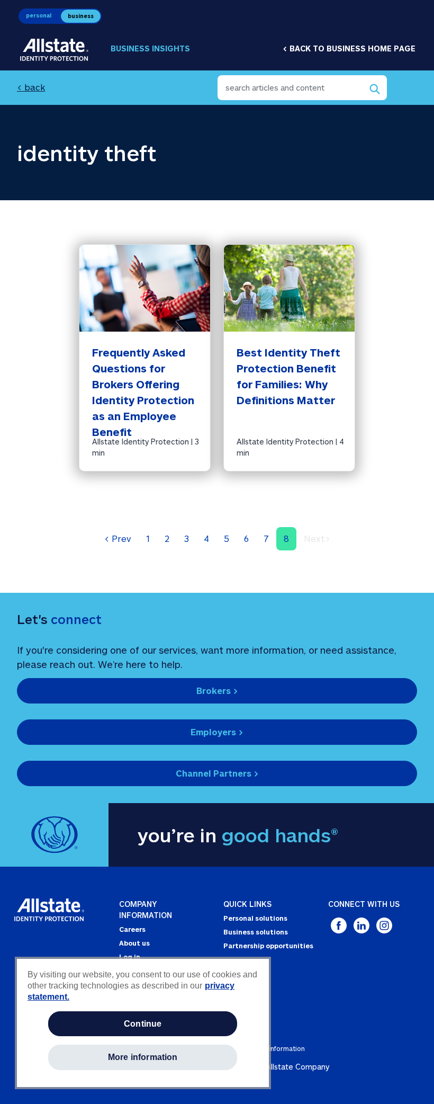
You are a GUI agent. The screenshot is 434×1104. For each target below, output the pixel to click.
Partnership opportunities (268, 945)
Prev (117, 538)
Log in (129, 956)
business (81, 16)
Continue (142, 1023)
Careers (132, 929)
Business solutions (255, 932)
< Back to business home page (349, 48)
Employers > (217, 732)
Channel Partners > (217, 773)
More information (143, 1057)
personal (38, 15)
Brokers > (217, 690)
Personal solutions (255, 918)
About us (134, 943)
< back (31, 87)
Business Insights (150, 48)
